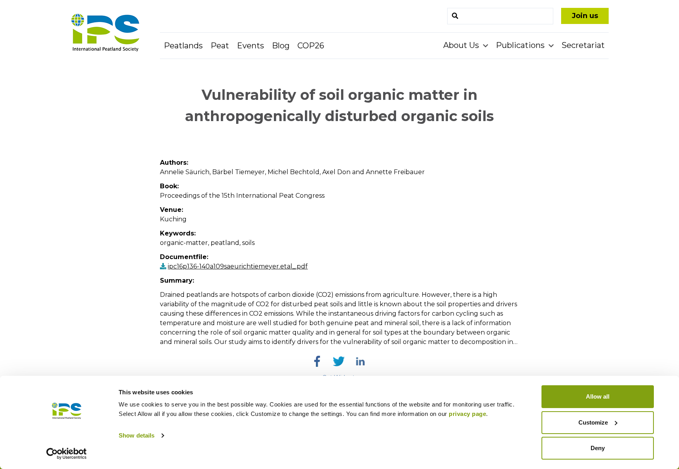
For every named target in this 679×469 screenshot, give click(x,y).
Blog (281, 45)
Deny (598, 448)
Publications (521, 45)
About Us (462, 45)
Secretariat (583, 45)
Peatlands (183, 45)
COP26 (310, 45)
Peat (220, 45)
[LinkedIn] (360, 361)
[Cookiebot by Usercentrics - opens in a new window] (66, 454)
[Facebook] (317, 361)
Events (250, 45)
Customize (593, 422)
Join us (585, 15)
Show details (136, 435)
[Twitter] (339, 361)
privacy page (467, 413)
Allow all (597, 396)
